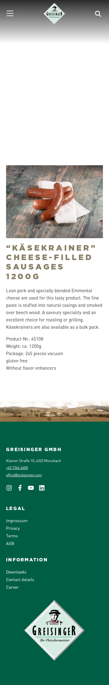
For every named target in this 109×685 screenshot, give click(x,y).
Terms (12, 535)
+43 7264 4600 (17, 467)
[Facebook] (22, 490)
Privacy (13, 528)
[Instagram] (11, 490)
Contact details (20, 579)
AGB (10, 543)
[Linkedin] (44, 490)
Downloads (16, 571)
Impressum (17, 520)
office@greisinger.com (24, 475)
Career (12, 587)
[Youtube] (33, 490)
